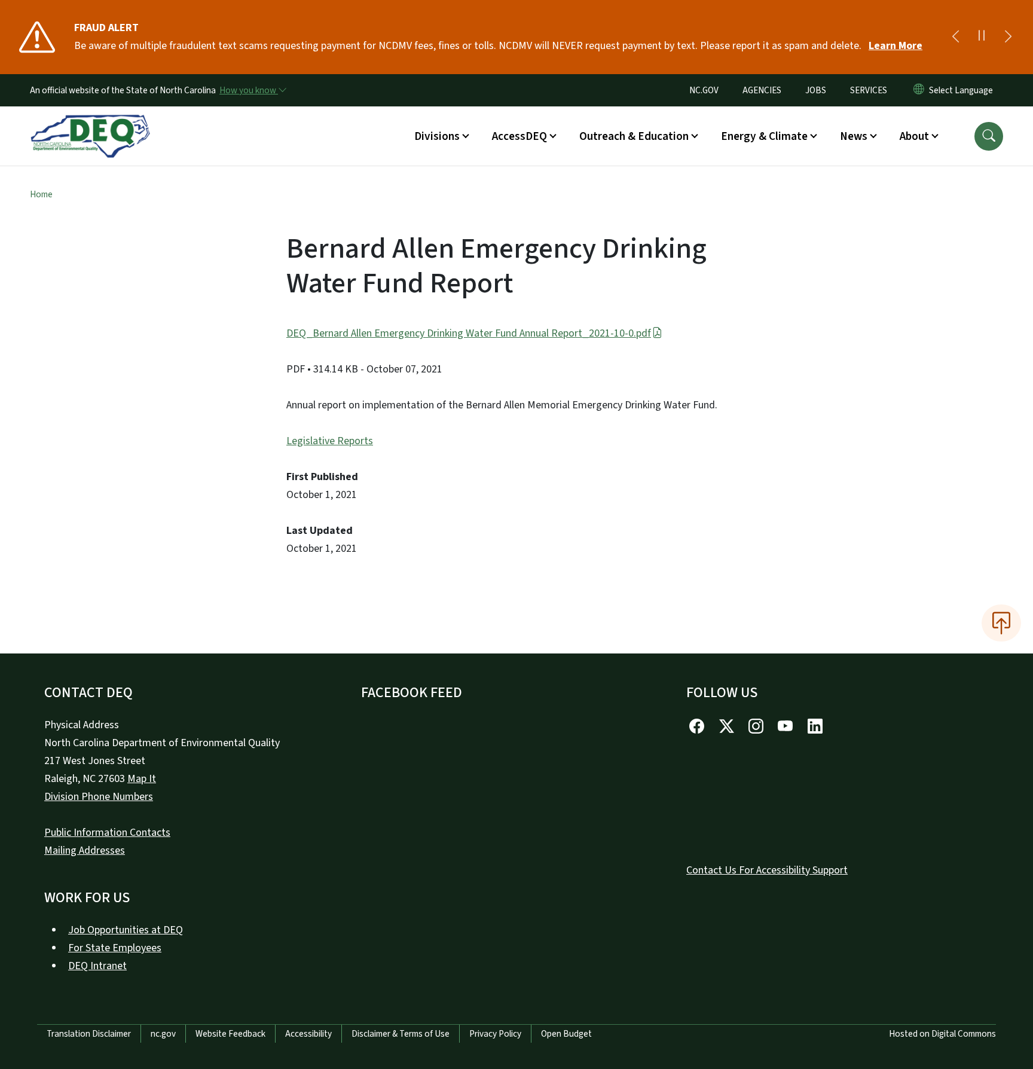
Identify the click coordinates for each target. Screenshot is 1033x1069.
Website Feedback (230, 1033)
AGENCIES (761, 90)
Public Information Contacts (107, 832)
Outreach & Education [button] (634, 136)
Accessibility (308, 1033)
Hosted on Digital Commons (942, 1033)
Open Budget (566, 1033)
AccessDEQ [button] (519, 136)
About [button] (914, 136)
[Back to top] (1001, 623)
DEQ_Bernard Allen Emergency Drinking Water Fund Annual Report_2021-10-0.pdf (468, 333)
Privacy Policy (495, 1033)
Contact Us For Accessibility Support (767, 870)
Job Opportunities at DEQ (125, 930)
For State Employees (114, 947)
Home (41, 194)
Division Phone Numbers (98, 796)
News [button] (853, 136)
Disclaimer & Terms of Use (401, 1033)
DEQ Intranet (97, 965)
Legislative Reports (329, 440)
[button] (988, 136)
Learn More (895, 45)
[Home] (90, 122)
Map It (141, 778)
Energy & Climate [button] (764, 136)
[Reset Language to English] (918, 90)
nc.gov (163, 1033)
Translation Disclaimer (89, 1033)
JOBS (815, 90)
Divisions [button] (437, 136)
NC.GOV (704, 90)
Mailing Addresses (84, 850)
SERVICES (868, 90)
